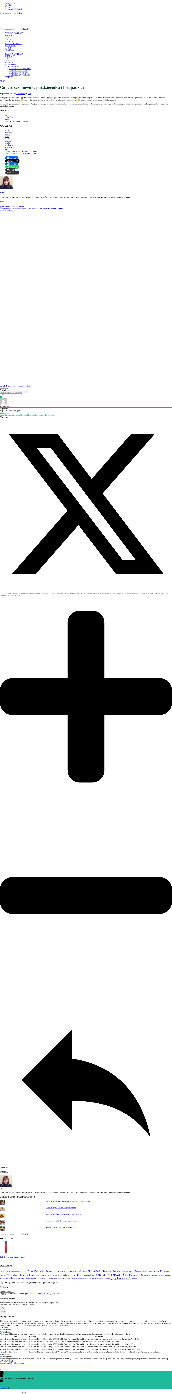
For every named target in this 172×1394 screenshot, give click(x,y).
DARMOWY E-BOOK (14, 9)
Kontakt (8, 5)
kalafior (7, 143)
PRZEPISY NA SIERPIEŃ (19, 73)
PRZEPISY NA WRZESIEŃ (20, 75)
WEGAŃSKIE (10, 46)
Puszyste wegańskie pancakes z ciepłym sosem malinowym (68, 1201)
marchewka (9, 145)
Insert (24, 1393)
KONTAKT (9, 50)
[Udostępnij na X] (86, 589)
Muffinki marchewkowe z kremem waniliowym (63, 1214)
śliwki (7, 121)
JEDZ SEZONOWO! (13, 67)
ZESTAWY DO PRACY (14, 33)
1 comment (20, 94)
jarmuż (21, 154)
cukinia (7, 151)
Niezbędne (7, 1330)
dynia (7, 130)
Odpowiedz (5, 1388)
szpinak (15, 154)
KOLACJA (9, 42)
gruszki (7, 115)
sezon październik (17, 206)
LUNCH (8, 39)
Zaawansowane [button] (6, 1305)
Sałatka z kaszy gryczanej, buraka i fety (60, 1227)
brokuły (7, 135)
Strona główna (10, 3)
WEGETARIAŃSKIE (13, 44)
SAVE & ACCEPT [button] (7, 1361)
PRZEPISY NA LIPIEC (18, 71)
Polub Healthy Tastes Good (12, 1257)
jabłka (7, 117)
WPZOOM (56, 1294)
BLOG (2, 81)
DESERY (8, 37)
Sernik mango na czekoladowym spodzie (61, 1208)
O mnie (7, 7)
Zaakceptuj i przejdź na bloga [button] (23, 1305)
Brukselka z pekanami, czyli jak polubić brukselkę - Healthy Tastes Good (27, 415)
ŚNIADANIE (10, 35)
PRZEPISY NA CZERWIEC (20, 69)
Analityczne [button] (4, 1354)
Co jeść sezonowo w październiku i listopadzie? (42, 87)
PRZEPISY (9, 77)
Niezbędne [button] (4, 1327)
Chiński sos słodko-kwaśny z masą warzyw (62, 1221)
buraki (7, 137)
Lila (29, 94)
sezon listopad (5, 206)
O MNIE (8, 48)
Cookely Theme (43, 1294)
